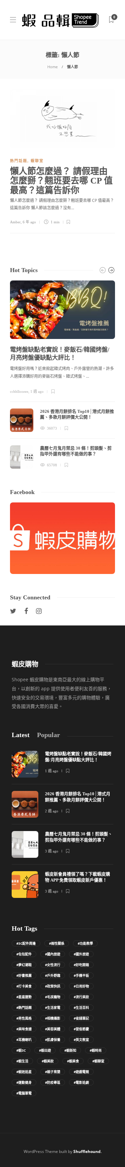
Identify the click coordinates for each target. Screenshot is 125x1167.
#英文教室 (81, 1039)
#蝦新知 (70, 1050)
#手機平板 (81, 975)
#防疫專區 (52, 1082)
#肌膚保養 (52, 1039)
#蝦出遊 (45, 1050)
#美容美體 (52, 1029)
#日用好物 (81, 986)
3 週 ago (51, 851)
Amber (15, 222)
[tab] (21, 735)
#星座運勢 (24, 997)
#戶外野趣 (52, 975)
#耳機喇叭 (24, 1039)
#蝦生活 (22, 1061)
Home (52, 66)
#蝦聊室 (98, 1061)
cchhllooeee (19, 391)
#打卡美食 (24, 986)
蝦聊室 (37, 161)
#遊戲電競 (81, 1071)
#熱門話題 (24, 1007)
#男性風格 (24, 1018)
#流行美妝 (81, 997)
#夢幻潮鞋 (24, 964)
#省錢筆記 (81, 1018)
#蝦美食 (73, 1061)
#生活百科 (81, 1007)
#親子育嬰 (52, 1071)
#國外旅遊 (81, 954)
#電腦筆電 (24, 1093)
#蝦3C (21, 1050)
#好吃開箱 (81, 964)
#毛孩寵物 (52, 997)
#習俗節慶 (81, 1029)
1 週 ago (37, 391)
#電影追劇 (81, 1082)
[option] (62, 374)
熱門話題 (18, 161)
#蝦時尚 (96, 1050)
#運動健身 (24, 1082)
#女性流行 (52, 964)
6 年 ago (29, 222)
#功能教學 (85, 943)
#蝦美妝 (48, 1061)
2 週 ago (51, 811)
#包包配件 (24, 954)
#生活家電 (52, 1007)
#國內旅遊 (52, 954)
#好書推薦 (24, 975)
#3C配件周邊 (26, 943)
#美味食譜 (24, 1029)
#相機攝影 (52, 1018)
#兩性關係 (56, 943)
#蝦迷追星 (24, 1071)
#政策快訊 (52, 986)
